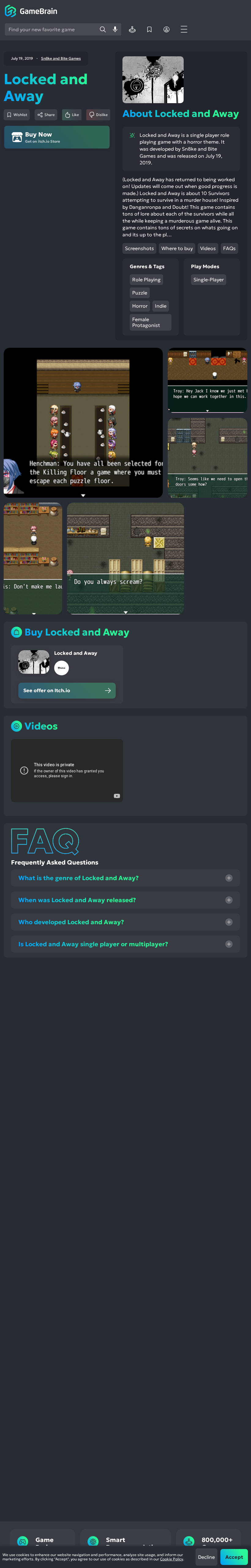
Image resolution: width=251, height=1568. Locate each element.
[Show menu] (184, 29)
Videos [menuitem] (208, 248)
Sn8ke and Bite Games (61, 58)
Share (49, 114)
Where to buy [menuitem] (177, 248)
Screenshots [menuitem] (139, 248)
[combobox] (51, 29)
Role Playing (146, 279)
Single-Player (208, 279)
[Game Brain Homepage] (31, 11)
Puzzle (139, 293)
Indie (161, 306)
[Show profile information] (166, 29)
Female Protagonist (146, 322)
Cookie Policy (171, 1559)
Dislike (102, 114)
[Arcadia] (132, 29)
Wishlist (20, 114)
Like (75, 114)
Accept (234, 1557)
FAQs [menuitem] (229, 248)
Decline (206, 1557)
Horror (140, 306)
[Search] (103, 29)
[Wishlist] (149, 29)
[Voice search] (115, 29)
